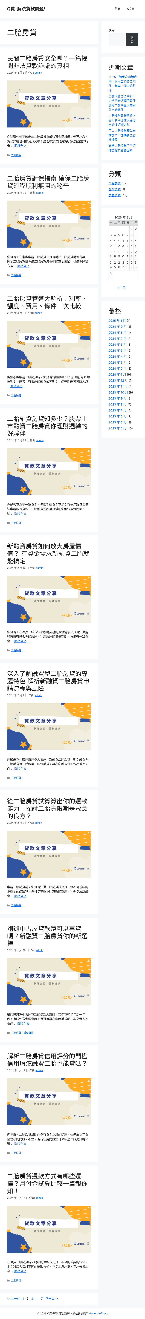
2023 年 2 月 (117, 428)
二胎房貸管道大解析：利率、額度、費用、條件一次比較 (47, 302)
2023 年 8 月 (117, 404)
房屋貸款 (28, 1032)
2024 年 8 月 (117, 332)
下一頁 (51, 1298)
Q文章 (130, 8)
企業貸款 (115, 189)
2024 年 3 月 (118, 362)
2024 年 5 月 (117, 350)
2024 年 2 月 (117, 368)
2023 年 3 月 (118, 422)
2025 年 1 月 (117, 320)
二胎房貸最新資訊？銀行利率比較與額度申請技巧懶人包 (122, 120)
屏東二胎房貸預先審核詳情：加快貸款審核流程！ (122, 135)
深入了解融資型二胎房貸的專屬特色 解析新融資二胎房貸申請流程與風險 (48, 681)
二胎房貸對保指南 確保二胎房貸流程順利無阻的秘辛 (48, 182)
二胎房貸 (16, 155)
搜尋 (112, 30)
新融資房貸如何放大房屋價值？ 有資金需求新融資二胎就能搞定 (48, 553)
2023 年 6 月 (118, 416)
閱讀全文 (20, 146)
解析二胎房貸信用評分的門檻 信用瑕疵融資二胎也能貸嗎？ (50, 1059)
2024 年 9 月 (118, 326)
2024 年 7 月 (117, 338)
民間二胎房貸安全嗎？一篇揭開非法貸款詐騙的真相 (47, 62)
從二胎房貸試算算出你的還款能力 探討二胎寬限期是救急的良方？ (47, 808)
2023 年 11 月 (118, 386)
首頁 (117, 8)
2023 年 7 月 (117, 410)
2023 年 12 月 (118, 380)
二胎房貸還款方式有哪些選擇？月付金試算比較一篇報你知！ (47, 1184)
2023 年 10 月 (118, 392)
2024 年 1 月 (117, 374)
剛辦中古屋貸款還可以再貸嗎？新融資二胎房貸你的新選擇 (47, 936)
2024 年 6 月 (118, 344)
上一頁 (13, 1298)
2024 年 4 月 (118, 356)
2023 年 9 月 (118, 398)
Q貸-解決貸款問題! (26, 8)
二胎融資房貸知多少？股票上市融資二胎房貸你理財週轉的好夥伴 (47, 426)
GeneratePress (98, 1313)
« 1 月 (121, 287)
